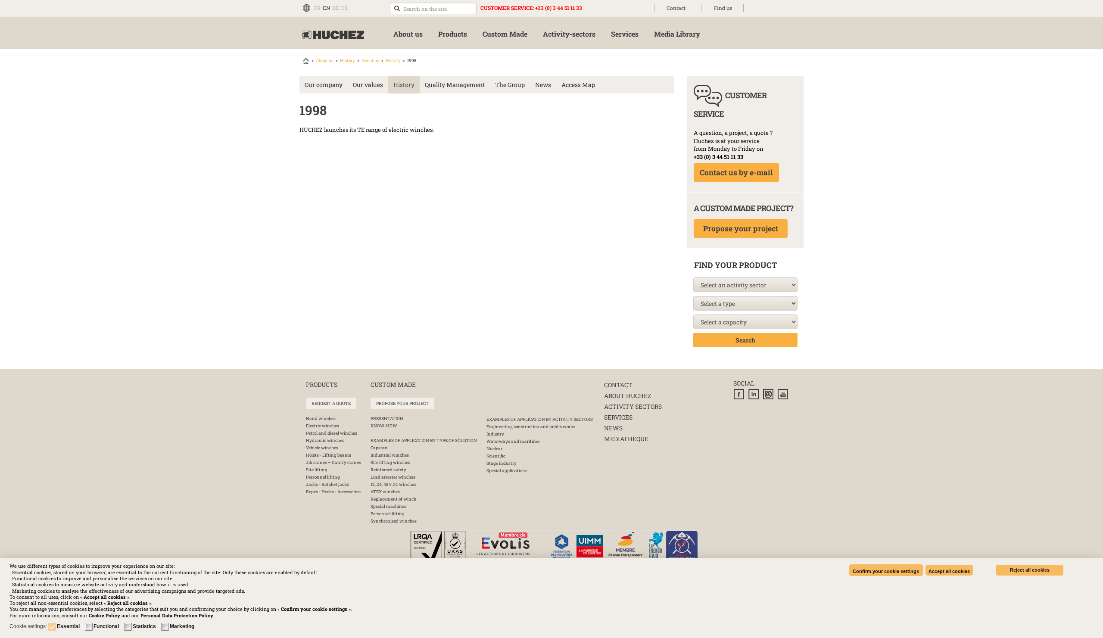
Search (745, 340)
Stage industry (501, 463)
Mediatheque (626, 439)
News (543, 85)
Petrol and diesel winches (331, 433)
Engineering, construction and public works (530, 426)
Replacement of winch (393, 499)
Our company (324, 85)
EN (326, 7)
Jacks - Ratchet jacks (327, 484)
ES (344, 7)
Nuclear (494, 448)
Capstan (379, 448)
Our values (368, 85)
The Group (510, 85)
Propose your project (740, 228)
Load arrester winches (393, 477)
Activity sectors (633, 406)
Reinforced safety (388, 470)
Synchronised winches (394, 521)
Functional (106, 626)
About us (324, 60)
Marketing (182, 626)
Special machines (388, 506)
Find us (723, 7)
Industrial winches (390, 455)
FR (317, 7)
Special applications (506, 470)
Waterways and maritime (512, 441)
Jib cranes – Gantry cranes (333, 462)
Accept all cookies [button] (949, 571)
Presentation (387, 418)
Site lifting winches (390, 462)
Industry (495, 434)
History (347, 60)
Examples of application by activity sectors (539, 419)
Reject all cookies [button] (1030, 570)
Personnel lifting (323, 477)
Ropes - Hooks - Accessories (333, 492)
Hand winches (321, 418)
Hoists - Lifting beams (328, 455)
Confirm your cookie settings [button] (886, 571)
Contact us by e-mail (736, 172)
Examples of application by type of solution (424, 440)
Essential (68, 626)
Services (618, 417)
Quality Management (455, 85)
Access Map (578, 85)
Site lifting (316, 470)
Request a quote (331, 403)
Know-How (384, 426)
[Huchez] (333, 35)
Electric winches (322, 426)
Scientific (495, 456)
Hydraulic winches (325, 440)
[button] (176, 615)
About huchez (627, 396)
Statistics (144, 626)
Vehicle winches (322, 448)
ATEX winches (385, 492)
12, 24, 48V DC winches (393, 484)
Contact (676, 7)
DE (335, 7)
